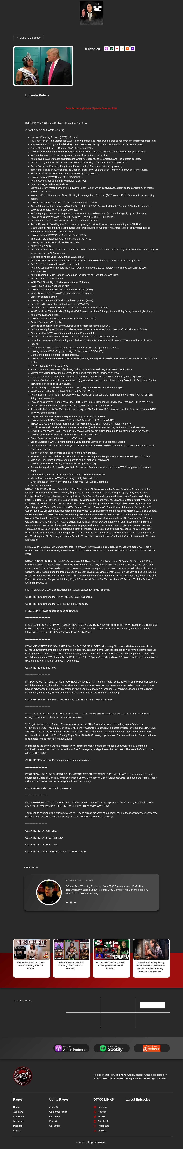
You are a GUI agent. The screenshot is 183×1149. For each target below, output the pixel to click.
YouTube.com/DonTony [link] (82, 893)
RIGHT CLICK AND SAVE (39, 589)
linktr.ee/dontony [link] (136, 889)
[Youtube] (75, 902)
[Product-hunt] (71, 902)
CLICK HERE (32, 597)
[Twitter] (67, 902)
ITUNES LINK (32, 611)
